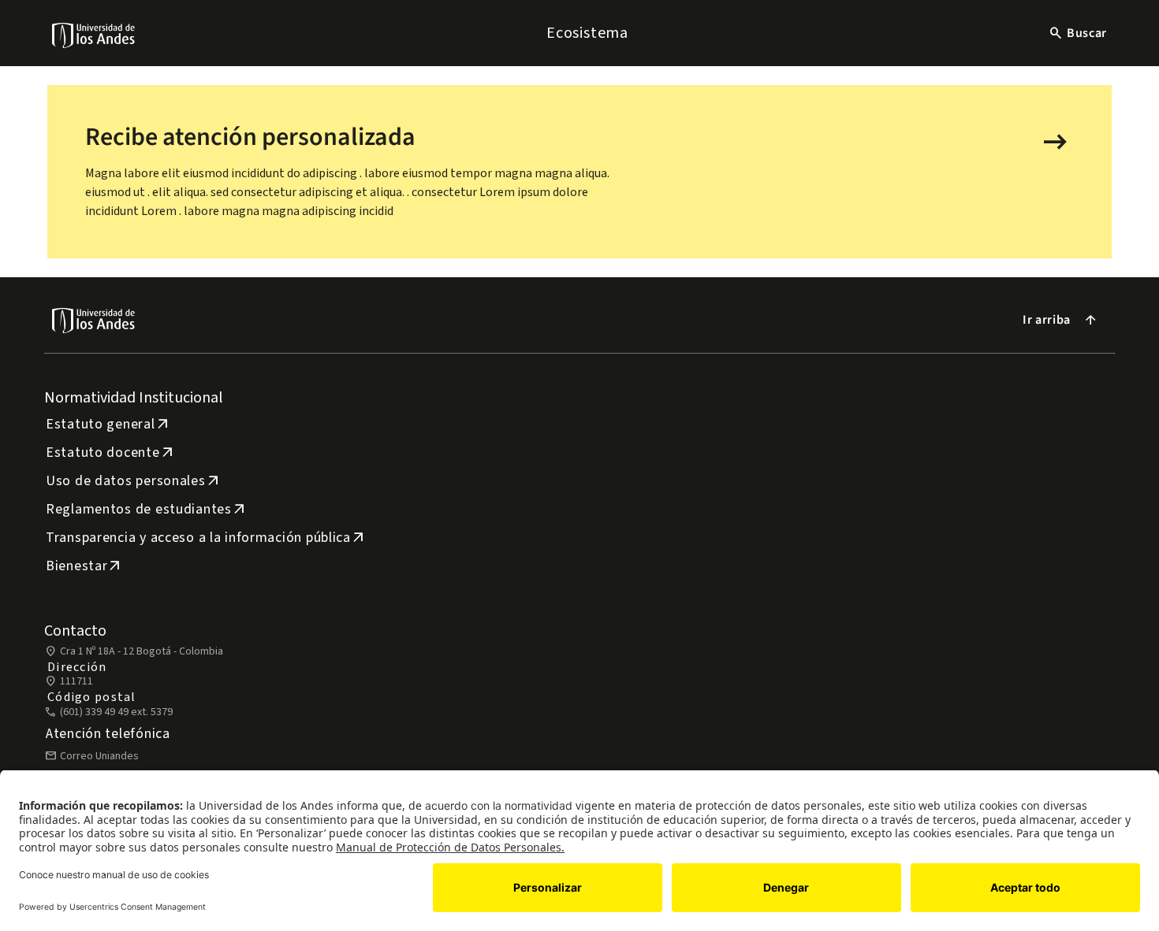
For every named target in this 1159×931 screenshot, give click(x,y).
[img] (94, 35)
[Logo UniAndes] (94, 34)
